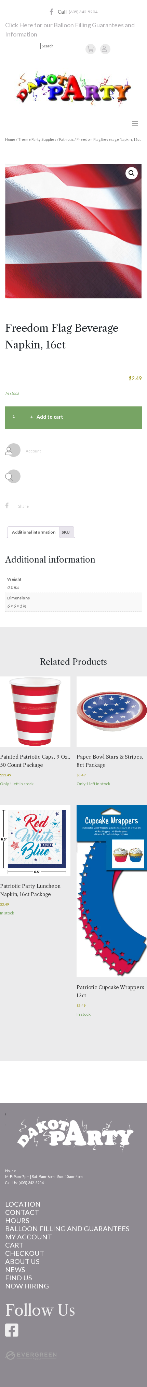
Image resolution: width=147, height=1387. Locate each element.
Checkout (24, 1253)
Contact (22, 1212)
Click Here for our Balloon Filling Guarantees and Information (70, 29)
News (15, 1269)
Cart (14, 1245)
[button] (131, 173)
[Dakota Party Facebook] (51, 11)
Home (10, 139)
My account (28, 1237)
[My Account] (104, 48)
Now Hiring (27, 1286)
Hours (17, 1220)
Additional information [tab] (33, 532)
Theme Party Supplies (37, 139)
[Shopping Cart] (91, 48)
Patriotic (66, 139)
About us (22, 1261)
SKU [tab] (66, 532)
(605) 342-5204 (83, 11)
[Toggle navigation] (135, 124)
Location (23, 1204)
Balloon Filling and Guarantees (67, 1228)
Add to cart (50, 417)
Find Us (18, 1277)
